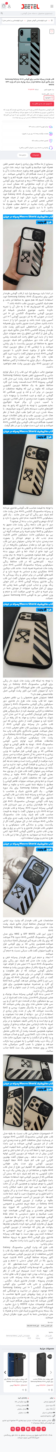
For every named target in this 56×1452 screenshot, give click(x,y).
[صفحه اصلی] (52, 20)
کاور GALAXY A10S (33, 1326)
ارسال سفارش (22, 1409)
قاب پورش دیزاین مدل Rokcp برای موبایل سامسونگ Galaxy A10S (15, 1380)
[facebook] (28, 1429)
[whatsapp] (33, 1429)
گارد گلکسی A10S (46, 1326)
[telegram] (43, 1429)
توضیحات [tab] (35, 155)
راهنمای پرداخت (21, 1405)
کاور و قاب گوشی (49, 1337)
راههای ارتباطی (48, 1402)
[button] (51, 1372)
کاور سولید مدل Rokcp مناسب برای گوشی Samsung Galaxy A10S (42, 1380)
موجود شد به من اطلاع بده (41, 104)
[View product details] (52, 1390)
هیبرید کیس (47, 90)
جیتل (52, 1398)
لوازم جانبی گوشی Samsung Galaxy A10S (18, 1337)
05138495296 (45, 1416)
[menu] (52, 6)
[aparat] (17, 1429)
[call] (12, 1429)
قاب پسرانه (38, 1337)
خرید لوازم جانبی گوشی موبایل (37, 20)
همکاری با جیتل (47, 1413)
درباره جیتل (49, 1405)
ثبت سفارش (22, 1413)
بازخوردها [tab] (22, 155)
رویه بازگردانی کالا (21, 1402)
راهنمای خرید (22, 1398)
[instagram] (38, 1429)
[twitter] (23, 1429)
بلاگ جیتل (49, 1409)
